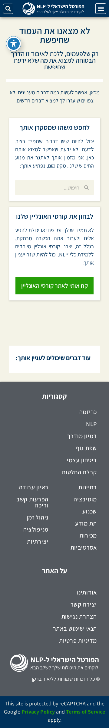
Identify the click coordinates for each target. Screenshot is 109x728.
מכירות (88, 535)
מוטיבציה (85, 499)
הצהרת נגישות (79, 616)
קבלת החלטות (79, 472)
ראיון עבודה (33, 487)
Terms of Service (85, 711)
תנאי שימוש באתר (75, 628)
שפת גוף (86, 448)
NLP (91, 424)
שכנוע (89, 511)
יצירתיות (37, 541)
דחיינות (87, 487)
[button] (100, 8)
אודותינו (87, 592)
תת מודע (86, 523)
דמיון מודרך (82, 436)
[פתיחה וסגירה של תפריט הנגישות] (13, 43)
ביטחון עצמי (82, 460)
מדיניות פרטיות (78, 641)
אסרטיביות (84, 547)
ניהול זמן (37, 517)
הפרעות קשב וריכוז (32, 502)
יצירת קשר (84, 604)
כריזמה (88, 412)
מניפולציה (35, 529)
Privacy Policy (38, 711)
